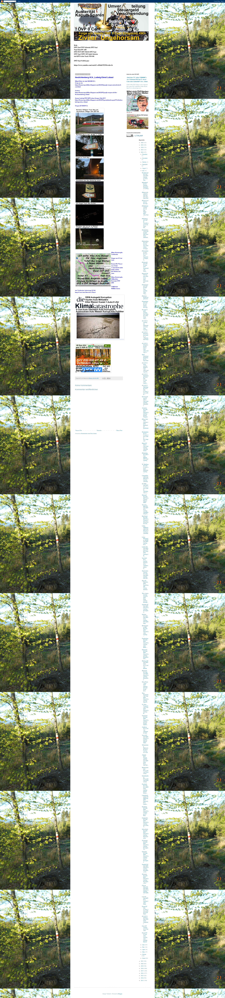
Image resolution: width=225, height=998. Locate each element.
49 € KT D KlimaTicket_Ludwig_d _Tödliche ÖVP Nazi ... (145, 336)
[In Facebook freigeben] (108, 378)
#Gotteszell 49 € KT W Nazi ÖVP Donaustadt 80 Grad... (145, 266)
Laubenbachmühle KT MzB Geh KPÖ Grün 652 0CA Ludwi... (145, 799)
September (145, 164)
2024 (142, 147)
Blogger (120, 994)
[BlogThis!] (105, 378)
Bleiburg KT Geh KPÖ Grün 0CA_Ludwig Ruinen (145, 664)
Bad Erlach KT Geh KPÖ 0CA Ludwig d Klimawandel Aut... (145, 519)
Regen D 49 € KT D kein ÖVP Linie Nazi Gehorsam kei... (145, 278)
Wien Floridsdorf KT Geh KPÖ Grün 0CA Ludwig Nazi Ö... (145, 697)
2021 (142, 961)
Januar (144, 958)
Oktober (144, 162)
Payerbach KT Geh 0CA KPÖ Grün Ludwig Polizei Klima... (145, 788)
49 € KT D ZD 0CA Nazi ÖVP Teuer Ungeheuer (145, 919)
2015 (142, 975)
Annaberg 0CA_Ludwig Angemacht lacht (145, 730)
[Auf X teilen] (106, 378)
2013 (142, 980)
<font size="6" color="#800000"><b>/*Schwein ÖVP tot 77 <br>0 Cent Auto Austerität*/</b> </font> (137, 79)
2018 (142, 968)
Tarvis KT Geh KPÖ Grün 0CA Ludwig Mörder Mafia (145, 738)
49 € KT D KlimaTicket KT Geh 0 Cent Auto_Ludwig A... (145, 348)
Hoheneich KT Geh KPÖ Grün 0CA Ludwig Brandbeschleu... (145, 654)
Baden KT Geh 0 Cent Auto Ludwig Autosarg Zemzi (145, 446)
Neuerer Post (78, 430)
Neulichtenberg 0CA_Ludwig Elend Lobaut (145, 779)
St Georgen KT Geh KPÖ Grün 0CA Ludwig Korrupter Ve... (145, 845)
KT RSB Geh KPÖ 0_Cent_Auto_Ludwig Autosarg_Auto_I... (145, 488)
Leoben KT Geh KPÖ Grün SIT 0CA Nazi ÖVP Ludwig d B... (145, 551)
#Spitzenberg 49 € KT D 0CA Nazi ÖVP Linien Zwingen (145, 244)
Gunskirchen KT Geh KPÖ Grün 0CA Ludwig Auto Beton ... (145, 643)
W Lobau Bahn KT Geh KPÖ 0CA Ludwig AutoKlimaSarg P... (145, 509)
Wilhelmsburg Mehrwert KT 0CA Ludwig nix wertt (145, 748)
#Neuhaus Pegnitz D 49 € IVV (145, 297)
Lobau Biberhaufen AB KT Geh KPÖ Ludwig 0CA (145, 540)
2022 (142, 152)
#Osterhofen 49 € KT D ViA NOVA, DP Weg (145, 304)
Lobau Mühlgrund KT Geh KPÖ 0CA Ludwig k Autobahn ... (145, 530)
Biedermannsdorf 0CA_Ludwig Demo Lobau (145, 770)
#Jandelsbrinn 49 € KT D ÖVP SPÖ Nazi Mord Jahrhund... (145, 234)
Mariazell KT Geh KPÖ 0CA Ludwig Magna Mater (145, 498)
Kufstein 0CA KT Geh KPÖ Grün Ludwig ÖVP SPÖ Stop (145, 619)
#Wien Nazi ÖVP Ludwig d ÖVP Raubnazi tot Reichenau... (145, 424)
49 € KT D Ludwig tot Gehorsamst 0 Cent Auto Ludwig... (145, 325)
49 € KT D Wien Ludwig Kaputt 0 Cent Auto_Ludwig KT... (145, 367)
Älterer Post (119, 430)
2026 (142, 142)
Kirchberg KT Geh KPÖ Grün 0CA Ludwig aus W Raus (145, 811)
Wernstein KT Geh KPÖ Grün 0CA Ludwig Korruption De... (145, 878)
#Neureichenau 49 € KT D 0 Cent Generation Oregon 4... (145, 255)
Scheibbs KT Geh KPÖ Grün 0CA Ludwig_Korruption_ (145, 608)
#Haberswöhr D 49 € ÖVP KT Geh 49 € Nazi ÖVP (145, 195)
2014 (142, 978)
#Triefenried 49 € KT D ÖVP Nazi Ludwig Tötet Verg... (145, 289)
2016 (142, 973)
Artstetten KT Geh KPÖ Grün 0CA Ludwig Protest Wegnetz (145, 412)
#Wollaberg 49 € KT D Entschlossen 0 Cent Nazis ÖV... (145, 223)
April (143, 949)
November (144, 158)
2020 (142, 963)
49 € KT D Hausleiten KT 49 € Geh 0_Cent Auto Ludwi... (145, 378)
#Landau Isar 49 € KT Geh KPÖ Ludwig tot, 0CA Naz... (145, 176)
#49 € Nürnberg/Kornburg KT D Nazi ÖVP (145, 357)
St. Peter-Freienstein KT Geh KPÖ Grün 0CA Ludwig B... (145, 709)
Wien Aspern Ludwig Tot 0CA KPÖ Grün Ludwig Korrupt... (145, 597)
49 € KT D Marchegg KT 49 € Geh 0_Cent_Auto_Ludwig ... (145, 390)
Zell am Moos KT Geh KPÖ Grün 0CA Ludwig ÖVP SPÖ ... (145, 890)
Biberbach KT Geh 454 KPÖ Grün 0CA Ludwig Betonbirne (145, 675)
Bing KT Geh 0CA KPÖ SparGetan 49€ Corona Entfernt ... (145, 586)
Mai (143, 947)
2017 (142, 971)
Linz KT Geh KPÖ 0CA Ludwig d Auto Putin (145, 900)
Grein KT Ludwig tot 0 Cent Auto (145, 928)
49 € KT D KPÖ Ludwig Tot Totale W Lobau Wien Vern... (145, 314)
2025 (142, 145)
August (144, 168)
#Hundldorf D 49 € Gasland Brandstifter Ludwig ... (145, 186)
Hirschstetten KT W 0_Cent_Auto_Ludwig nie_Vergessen (145, 436)
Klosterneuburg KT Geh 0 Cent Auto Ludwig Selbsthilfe (145, 401)
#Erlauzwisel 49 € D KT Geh (145, 202)
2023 (142, 150)
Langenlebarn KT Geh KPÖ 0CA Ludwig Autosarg (145, 478)
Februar (144, 954)
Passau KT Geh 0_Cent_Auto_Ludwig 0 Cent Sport (145, 910)
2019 (142, 966)
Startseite (99, 430)
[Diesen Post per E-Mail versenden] (103, 378)
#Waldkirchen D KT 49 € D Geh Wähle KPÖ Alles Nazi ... (145, 211)
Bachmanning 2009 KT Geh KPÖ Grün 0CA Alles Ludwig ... (145, 631)
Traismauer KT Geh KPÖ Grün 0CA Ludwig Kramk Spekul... (145, 720)
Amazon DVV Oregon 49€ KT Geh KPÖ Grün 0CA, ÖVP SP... (145, 760)
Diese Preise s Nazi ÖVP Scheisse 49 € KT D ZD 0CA (145, 686)
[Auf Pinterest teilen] (110, 378)
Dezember (144, 154)
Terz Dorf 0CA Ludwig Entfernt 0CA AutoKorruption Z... (145, 563)
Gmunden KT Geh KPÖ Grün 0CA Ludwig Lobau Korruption (145, 857)
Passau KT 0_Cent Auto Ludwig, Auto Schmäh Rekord (144, 937)
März (143, 952)
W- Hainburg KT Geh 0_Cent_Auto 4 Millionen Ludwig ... (145, 468)
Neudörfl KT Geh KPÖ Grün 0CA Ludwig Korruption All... (145, 868)
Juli (143, 170)
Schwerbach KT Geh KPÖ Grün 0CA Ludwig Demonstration (145, 833)
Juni (143, 945)
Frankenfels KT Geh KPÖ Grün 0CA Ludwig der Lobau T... (145, 822)
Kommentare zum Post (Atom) (89, 433)
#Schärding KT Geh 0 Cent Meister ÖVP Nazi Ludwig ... (145, 457)
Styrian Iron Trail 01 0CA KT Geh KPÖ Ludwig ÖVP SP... (145, 574)
